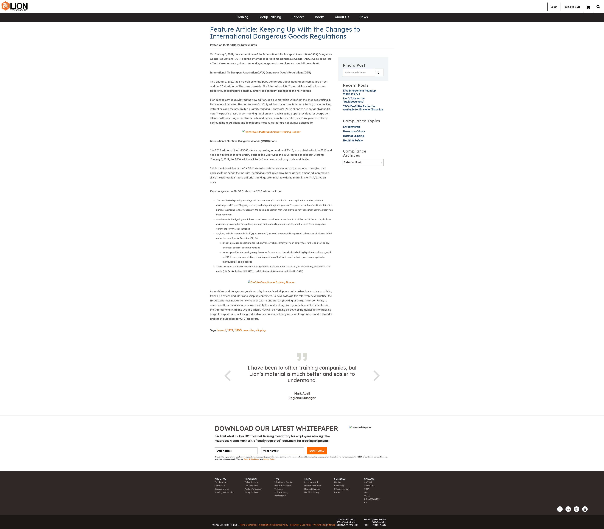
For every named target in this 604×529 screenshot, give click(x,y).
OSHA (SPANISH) (372, 499)
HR (365, 502)
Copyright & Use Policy (300, 525)
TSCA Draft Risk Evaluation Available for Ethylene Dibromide (363, 108)
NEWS (307, 478)
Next (377, 375)
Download (317, 450)
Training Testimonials (224, 492)
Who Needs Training (283, 482)
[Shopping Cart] (588, 7)
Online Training (251, 482)
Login (554, 6)
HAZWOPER (369, 485)
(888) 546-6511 (572, 6)
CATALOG (369, 478)
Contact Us (220, 485)
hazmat (221, 330)
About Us (342, 17)
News (363, 17)
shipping (261, 330)
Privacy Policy (269, 459)
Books (319, 17)
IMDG (238, 330)
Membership (280, 496)
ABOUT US (220, 478)
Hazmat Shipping (353, 135)
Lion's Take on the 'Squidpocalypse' (354, 100)
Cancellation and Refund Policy (273, 525)
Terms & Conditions (252, 459)
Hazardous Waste (354, 131)
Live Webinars (251, 485)
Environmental (352, 126)
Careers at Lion (222, 489)
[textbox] (363, 162)
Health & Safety (353, 140)
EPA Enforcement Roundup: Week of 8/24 (359, 92)
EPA (366, 492)
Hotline (337, 482)
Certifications (221, 482)
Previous (227, 375)
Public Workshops (253, 489)
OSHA (367, 496)
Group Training (270, 17)
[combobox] (363, 162)
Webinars (278, 489)
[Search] (598, 6)
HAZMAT (368, 482)
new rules (248, 330)
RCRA (366, 489)
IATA (230, 330)
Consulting (339, 485)
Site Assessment (341, 489)
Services (298, 17)
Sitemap (331, 525)
